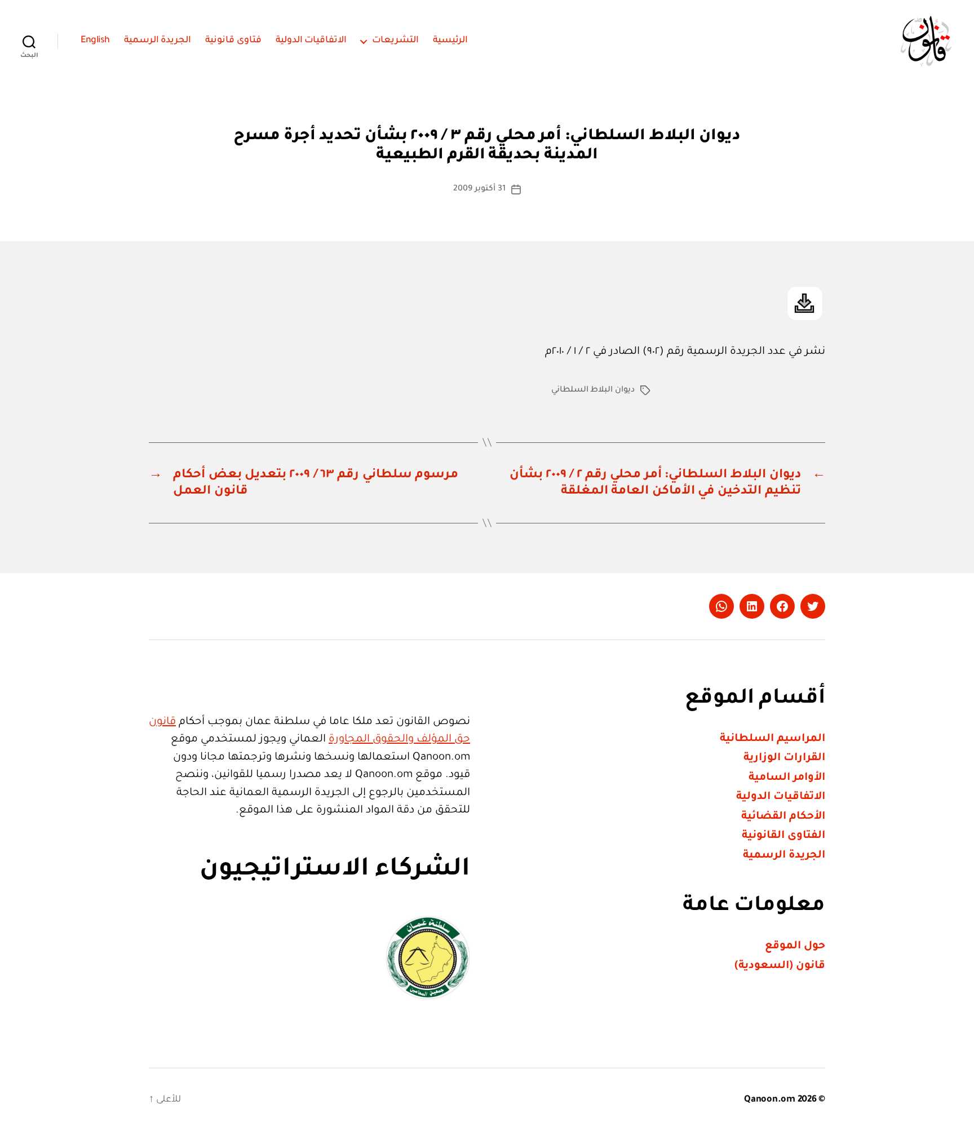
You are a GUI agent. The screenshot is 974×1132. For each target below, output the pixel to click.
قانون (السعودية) (779, 966)
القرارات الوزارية (784, 758)
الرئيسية (450, 40)
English (95, 40)
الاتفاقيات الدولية (311, 40)
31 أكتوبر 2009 (479, 189)
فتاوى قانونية (233, 40)
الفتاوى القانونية (783, 836)
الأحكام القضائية (783, 817)
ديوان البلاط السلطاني (593, 390)
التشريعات (395, 40)
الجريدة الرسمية (158, 40)
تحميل (804, 303)
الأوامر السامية (787, 778)
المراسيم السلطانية (772, 739)
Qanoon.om (769, 1100)
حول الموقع (795, 946)
